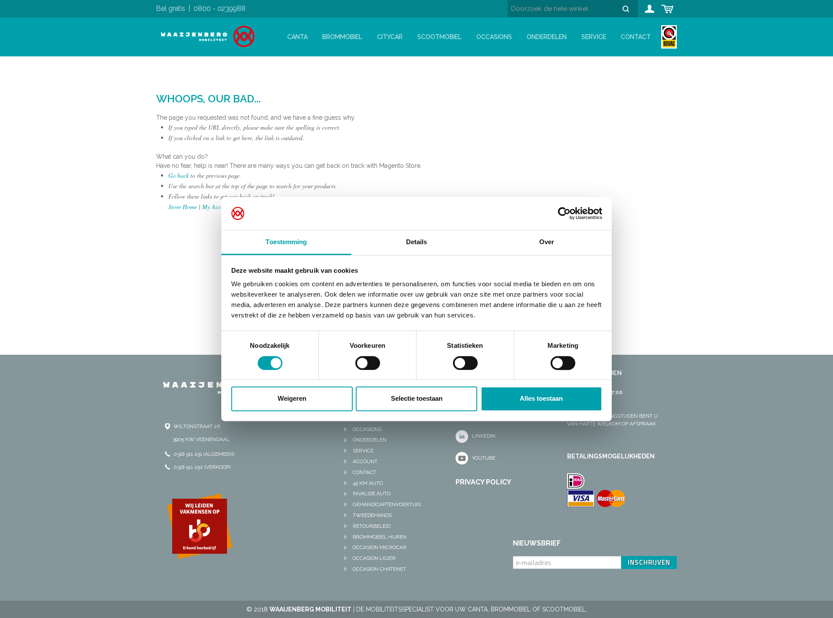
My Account (217, 207)
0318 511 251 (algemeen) (204, 454)
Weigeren (292, 398)
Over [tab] (546, 242)
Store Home (182, 207)
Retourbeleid (371, 526)
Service (593, 36)
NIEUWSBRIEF (537, 543)
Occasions (494, 36)
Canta (297, 36)
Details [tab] (416, 242)
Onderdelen (547, 36)
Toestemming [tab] (286, 242)
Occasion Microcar (380, 547)
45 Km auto (368, 483)
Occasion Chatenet (379, 569)
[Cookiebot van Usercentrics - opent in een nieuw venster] (564, 213)
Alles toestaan (541, 398)
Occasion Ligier (374, 558)
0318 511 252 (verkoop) (202, 467)
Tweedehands (372, 515)
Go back (178, 175)
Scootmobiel (439, 36)
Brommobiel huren (380, 537)
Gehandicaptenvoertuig (387, 504)
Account (365, 461)
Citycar (390, 36)
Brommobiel (342, 36)
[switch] (367, 363)
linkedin (483, 436)
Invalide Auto (371, 493)
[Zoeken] (629, 8)
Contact (636, 36)
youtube (483, 458)
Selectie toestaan (417, 398)
